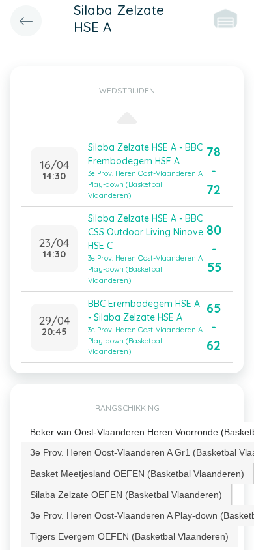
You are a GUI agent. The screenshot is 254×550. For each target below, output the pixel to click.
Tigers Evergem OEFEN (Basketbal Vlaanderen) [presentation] (129, 536)
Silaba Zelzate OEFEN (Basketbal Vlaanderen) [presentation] (126, 494)
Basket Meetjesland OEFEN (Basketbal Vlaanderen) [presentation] (137, 474)
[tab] (137, 473)
